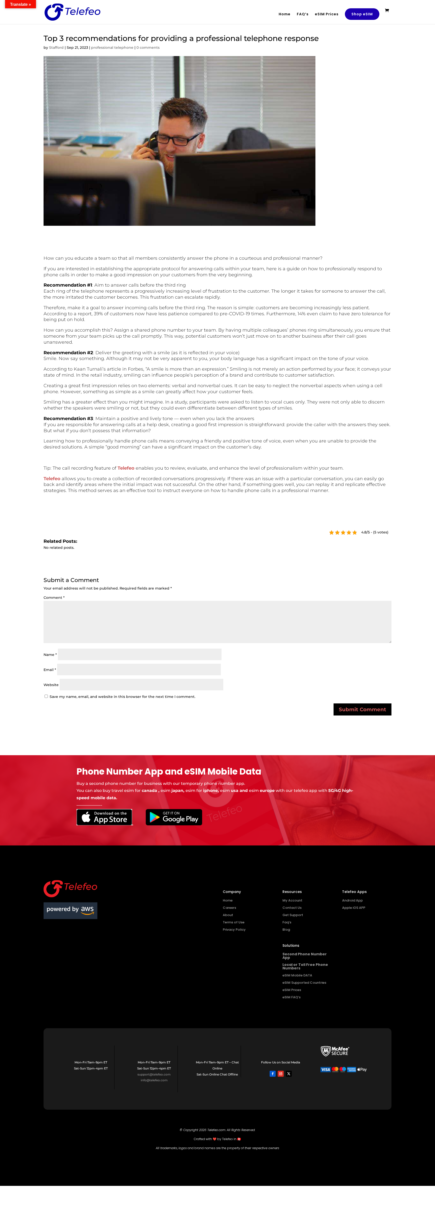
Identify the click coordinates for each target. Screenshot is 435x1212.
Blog (286, 929)
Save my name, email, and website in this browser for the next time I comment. (122, 696)
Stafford (56, 47)
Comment (54, 597)
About (228, 915)
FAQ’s (303, 14)
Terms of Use (233, 922)
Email (50, 669)
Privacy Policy (234, 929)
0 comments (148, 47)
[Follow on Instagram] (281, 1074)
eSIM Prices (327, 14)
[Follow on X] (289, 1074)
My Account (292, 900)
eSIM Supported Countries (304, 982)
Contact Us (292, 907)
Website (51, 685)
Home (285, 14)
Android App (352, 900)
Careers (229, 907)
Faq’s (286, 922)
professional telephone (112, 47)
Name (50, 654)
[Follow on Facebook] (273, 1074)
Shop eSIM (362, 14)
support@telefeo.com (154, 1074)
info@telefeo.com (154, 1080)
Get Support (292, 915)
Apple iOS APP (353, 907)
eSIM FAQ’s (291, 997)
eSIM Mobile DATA (297, 975)
